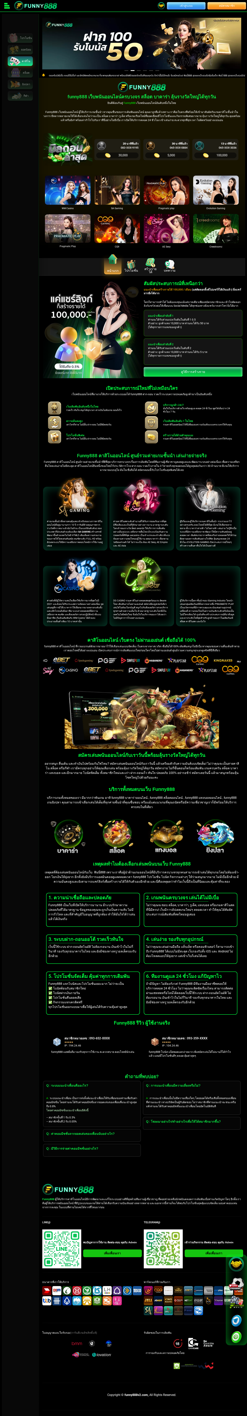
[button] (126, 70)
